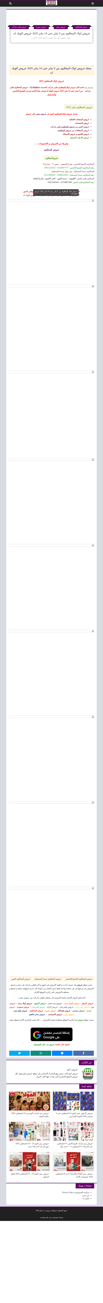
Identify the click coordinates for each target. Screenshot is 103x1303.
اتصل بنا (86, 1198)
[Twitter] (19, 1053)
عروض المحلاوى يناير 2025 (79, 107)
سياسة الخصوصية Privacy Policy (75, 1192)
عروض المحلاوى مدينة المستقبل (48, 979)
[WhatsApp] (41, 1053)
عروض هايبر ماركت (19, 27)
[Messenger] (62, 1053)
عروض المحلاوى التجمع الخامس (79, 979)
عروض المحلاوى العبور (20, 979)
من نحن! (85, 1195)
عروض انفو (62, 38)
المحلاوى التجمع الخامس (84, 164)
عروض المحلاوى (81, 27)
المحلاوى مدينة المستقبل (84, 171)
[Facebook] (83, 1053)
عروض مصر (60, 27)
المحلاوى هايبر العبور (85, 178)
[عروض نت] (51, 2)
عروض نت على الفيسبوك (44, 1044)
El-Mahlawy (35, 87)
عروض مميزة (41, 27)
